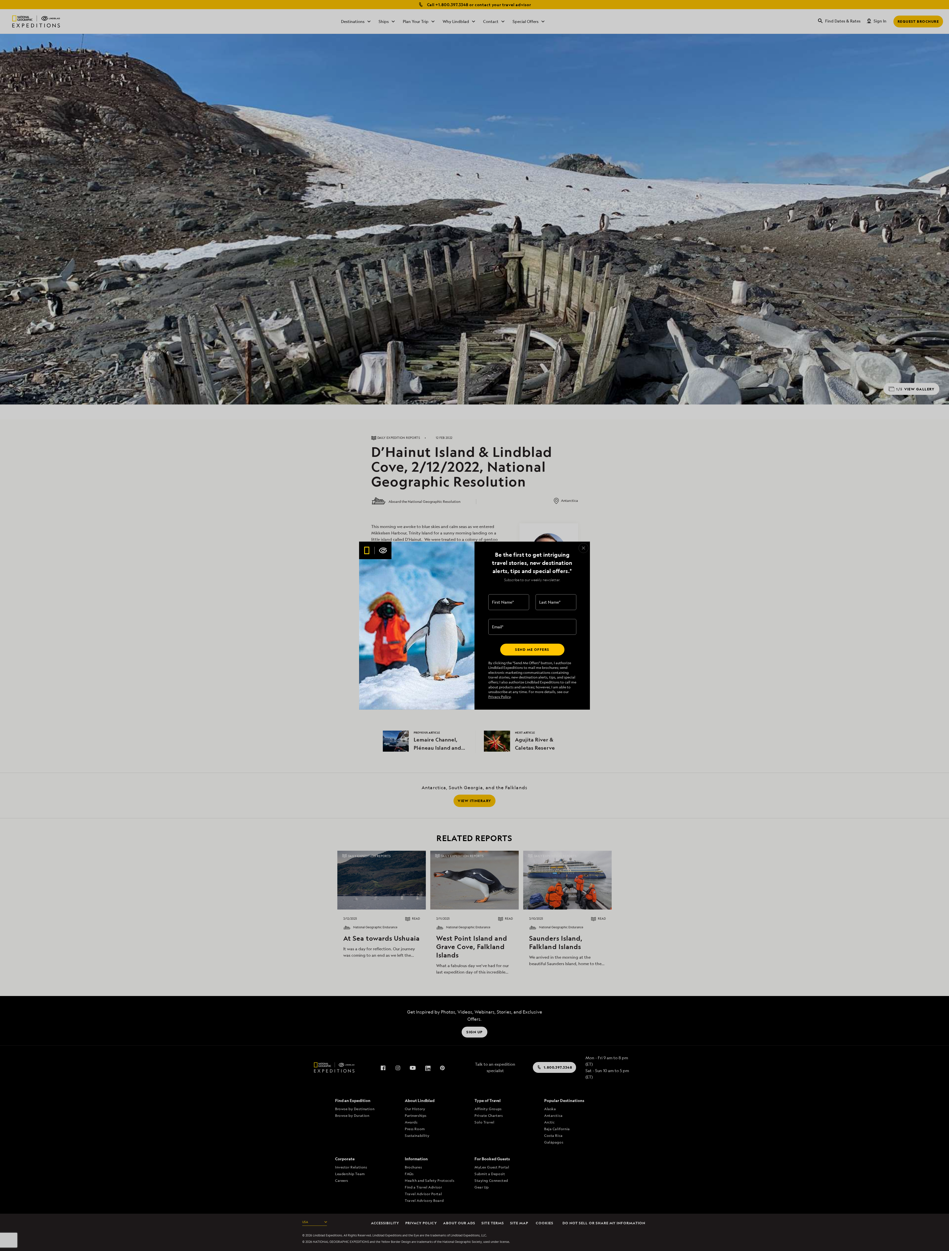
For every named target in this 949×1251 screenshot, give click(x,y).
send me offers (532, 649)
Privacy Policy (499, 696)
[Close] (583, 548)
